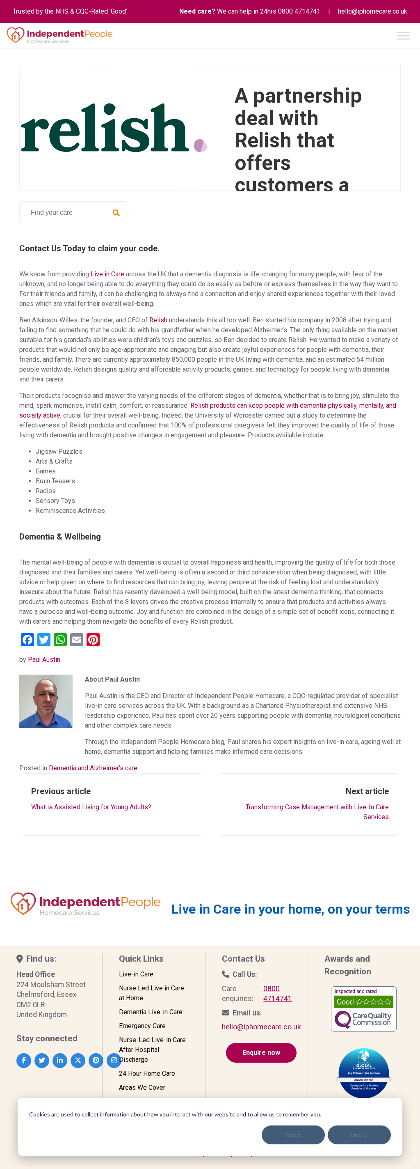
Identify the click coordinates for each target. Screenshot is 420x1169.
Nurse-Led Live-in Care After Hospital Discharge (152, 1049)
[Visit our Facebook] (23, 1060)
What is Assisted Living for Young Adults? (91, 799)
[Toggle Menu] (403, 35)
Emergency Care (142, 1026)
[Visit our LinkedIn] (59, 1060)
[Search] (116, 212)
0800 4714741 (299, 11)
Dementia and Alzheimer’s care (93, 768)
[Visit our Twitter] (41, 1060)
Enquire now (261, 1052)
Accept (293, 1134)
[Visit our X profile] (78, 1060)
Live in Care (107, 274)
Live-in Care (136, 974)
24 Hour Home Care (147, 1073)
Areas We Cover (142, 1087)
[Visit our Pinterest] (96, 1060)
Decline (359, 1134)
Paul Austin (44, 660)
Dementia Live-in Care (151, 1012)
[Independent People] (59, 35)
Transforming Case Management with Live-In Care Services (317, 804)
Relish (158, 320)
